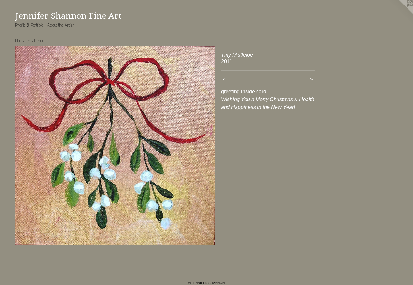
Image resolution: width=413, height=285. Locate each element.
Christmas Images (30, 40)
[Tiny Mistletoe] (115, 145)
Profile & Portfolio (29, 25)
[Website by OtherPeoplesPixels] (400, 13)
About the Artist (60, 25)
